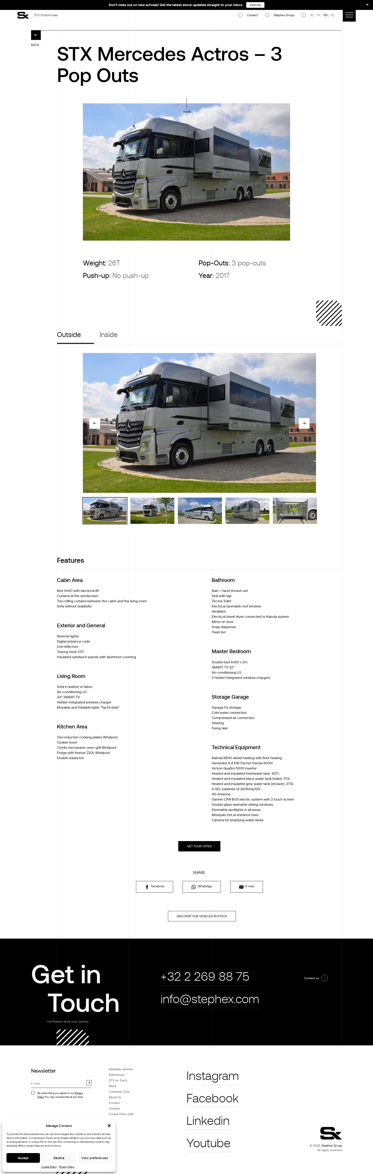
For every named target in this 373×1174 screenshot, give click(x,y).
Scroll (186, 111)
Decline (59, 1158)
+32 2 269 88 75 (205, 976)
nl (312, 15)
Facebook (157, 886)
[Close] (364, 6)
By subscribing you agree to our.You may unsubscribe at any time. (60, 1095)
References (117, 1074)
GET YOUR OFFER (199, 846)
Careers (114, 1108)
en (325, 15)
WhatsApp (204, 886)
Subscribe (255, 4)
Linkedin (208, 1121)
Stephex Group (284, 15)
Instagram (212, 1076)
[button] (109, 1126)
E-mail (249, 886)
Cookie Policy (49, 1166)
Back (35, 45)
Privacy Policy (66, 1166)
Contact (252, 15)
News (112, 1086)
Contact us (311, 978)
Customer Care (119, 1091)
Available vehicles (121, 1069)
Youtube (208, 1143)
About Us (115, 1097)
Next (304, 423)
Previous (94, 423)
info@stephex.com (210, 999)
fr (318, 15)
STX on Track (118, 1080)
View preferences (94, 1158)
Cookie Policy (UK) (121, 1114)
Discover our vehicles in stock (202, 916)
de (332, 15)
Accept (23, 1158)
